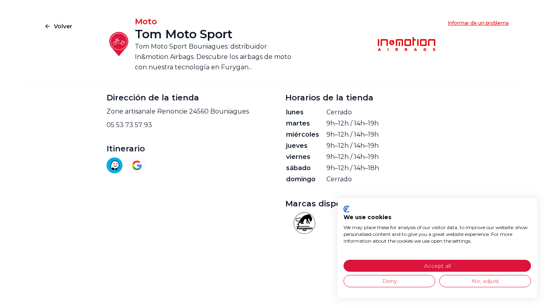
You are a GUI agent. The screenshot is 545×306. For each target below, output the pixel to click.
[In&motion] (406, 44)
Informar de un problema (478, 23)
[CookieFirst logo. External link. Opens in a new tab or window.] (347, 209)
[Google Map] (137, 165)
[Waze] (114, 165)
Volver (63, 26)
